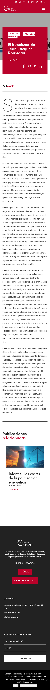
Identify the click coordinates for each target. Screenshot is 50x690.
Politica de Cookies (28, 686)
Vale (15, 686)
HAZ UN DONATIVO (25, 580)
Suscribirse (25, 658)
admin (10, 85)
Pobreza (14, 33)
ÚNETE (26, 571)
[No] (46, 680)
